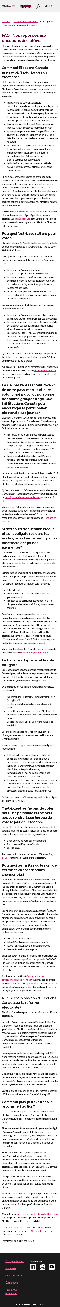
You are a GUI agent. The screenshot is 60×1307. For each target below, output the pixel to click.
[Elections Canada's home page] (25, 6)
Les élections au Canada (26, 21)
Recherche (38, 6)
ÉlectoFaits (24, 218)
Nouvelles (10, 1268)
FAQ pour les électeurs (41, 1230)
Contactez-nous (13, 1275)
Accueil (6, 21)
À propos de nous (14, 1261)
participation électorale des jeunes (22, 497)
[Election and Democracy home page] (9, 6)
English (48, 5)
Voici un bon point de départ (34, 652)
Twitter (42, 1267)
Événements (11, 1282)
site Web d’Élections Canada (27, 211)
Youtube (52, 1267)
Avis (42, 1304)
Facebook (33, 1267)
